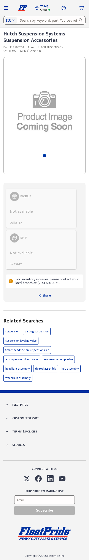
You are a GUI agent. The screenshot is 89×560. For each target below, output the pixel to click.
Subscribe (44, 510)
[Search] (80, 20)
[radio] (41, 208)
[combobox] (44, 20)
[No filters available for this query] (6, 8)
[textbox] (44, 20)
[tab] (44, 155)
